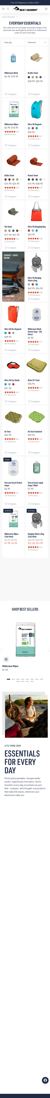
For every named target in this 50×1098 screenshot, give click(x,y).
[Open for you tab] (45, 1080)
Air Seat (7, 431)
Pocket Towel (33, 175)
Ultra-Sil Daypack (35, 124)
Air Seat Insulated (35, 431)
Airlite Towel (9, 175)
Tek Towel (8, 226)
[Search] (8, 9)
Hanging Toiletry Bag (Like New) (36, 535)
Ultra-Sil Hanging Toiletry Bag (34, 279)
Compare (12, 94)
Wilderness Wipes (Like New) (11, 535)
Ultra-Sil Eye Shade (12, 380)
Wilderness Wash (11, 72)
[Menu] (4, 9)
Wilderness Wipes (11, 124)
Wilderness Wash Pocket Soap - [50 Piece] (35, 331)
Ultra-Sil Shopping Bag (37, 226)
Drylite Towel (33, 72)
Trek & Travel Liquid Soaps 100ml (35, 484)
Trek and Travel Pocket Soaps (13, 484)
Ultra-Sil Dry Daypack (12, 328)
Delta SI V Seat (34, 380)
